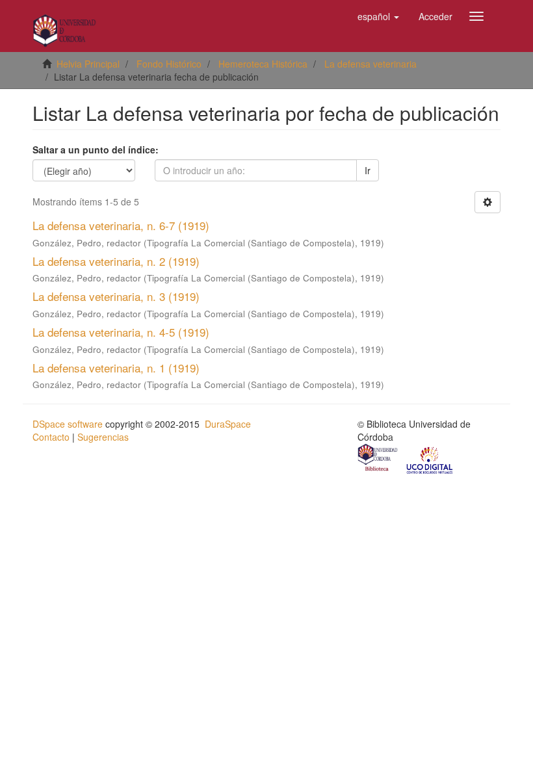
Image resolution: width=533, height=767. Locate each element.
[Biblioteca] (378, 459)
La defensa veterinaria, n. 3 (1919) (116, 296)
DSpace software (67, 423)
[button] (378, 16)
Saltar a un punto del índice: (95, 149)
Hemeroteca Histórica (262, 63)
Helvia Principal (88, 63)
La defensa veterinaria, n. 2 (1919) (116, 261)
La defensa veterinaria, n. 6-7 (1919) (120, 225)
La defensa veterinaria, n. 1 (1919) (116, 367)
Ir (367, 170)
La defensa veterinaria (370, 63)
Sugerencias (103, 436)
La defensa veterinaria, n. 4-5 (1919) (120, 332)
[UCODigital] (430, 459)
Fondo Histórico (169, 63)
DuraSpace (228, 423)
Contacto (51, 436)
